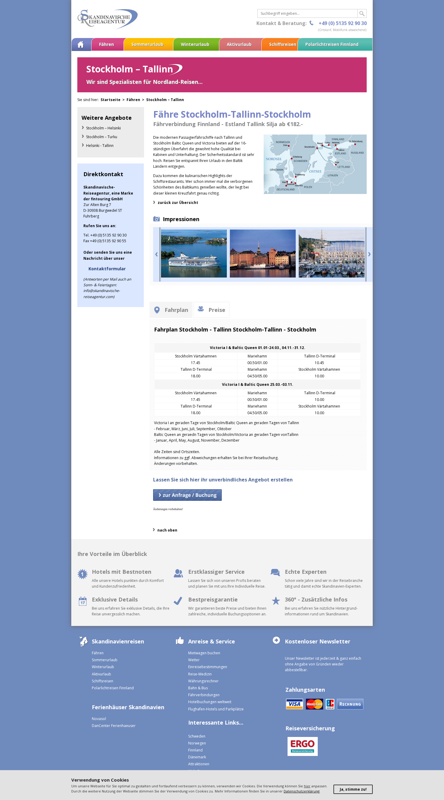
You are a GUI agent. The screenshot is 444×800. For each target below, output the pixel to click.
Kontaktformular (107, 268)
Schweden (196, 736)
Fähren (106, 44)
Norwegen (197, 743)
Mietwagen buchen (204, 653)
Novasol (99, 718)
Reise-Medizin (200, 674)
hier (307, 786)
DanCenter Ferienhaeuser (114, 725)
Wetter (194, 659)
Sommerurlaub (147, 44)
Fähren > (136, 99)
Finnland (195, 750)
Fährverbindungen (204, 694)
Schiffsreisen (282, 44)
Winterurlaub (195, 44)
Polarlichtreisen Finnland (332, 44)
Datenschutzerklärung (302, 791)
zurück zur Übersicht (178, 202)
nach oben (167, 530)
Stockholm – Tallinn (165, 99)
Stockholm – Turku (101, 136)
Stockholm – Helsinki (103, 128)
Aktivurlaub (239, 44)
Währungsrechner (203, 681)
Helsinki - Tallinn (100, 145)
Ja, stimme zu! (353, 789)
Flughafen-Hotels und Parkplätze (216, 709)
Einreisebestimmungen (207, 666)
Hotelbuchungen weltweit (209, 701)
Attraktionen (198, 764)
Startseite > (114, 99)
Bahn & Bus (198, 687)
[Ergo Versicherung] (301, 747)
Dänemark (197, 757)
